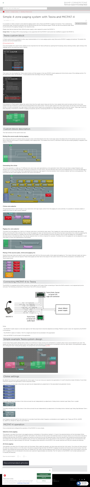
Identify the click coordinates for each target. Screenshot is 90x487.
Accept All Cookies (44, 474)
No (26, 456)
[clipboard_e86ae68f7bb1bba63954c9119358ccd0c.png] (17, 225)
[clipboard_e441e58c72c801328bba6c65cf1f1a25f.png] (22, 161)
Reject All (44, 477)
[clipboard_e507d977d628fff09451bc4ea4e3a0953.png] (28, 202)
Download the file (9, 43)
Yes (20, 456)
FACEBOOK (79, 479)
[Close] (49, 470)
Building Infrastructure (26, 11)
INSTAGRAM (84, 479)
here (48, 345)
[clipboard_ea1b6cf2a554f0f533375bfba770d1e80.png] (15, 125)
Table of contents (81, 23)
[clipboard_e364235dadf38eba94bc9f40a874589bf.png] (22, 249)
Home (7, 11)
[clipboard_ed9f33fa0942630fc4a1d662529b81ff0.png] (30, 372)
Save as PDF (86, 21)
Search (4, 8)
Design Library (15, 11)
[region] (27, 476)
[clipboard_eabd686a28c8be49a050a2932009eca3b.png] (13, 70)
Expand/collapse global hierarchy (4, 12)
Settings (44, 480)
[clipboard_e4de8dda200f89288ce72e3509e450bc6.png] (12, 102)
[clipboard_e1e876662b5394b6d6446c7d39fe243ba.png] (37, 323)
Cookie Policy (20, 483)
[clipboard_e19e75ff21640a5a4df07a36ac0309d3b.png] (9, 398)
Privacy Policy (26, 483)
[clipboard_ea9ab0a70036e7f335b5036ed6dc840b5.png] (9, 416)
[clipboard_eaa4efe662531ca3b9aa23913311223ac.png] (9, 406)
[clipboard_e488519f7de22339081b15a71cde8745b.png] (14, 278)
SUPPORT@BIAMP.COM (54, 481)
